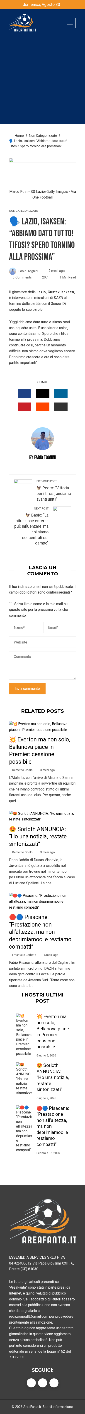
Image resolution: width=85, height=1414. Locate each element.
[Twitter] (42, 1382)
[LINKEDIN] (61, 393)
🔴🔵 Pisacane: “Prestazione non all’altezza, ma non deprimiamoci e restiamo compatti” (40, 932)
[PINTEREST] (24, 407)
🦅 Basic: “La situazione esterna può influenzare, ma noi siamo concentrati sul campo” (31, 526)
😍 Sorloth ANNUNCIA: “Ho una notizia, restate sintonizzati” (38, 836)
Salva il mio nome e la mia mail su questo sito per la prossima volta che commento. (38, 610)
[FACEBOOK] (24, 393)
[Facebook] (31, 1382)
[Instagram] (53, 1382)
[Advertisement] (42, 81)
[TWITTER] (42, 393)
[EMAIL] (61, 407)
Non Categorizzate (23, 210)
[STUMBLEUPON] (42, 407)
